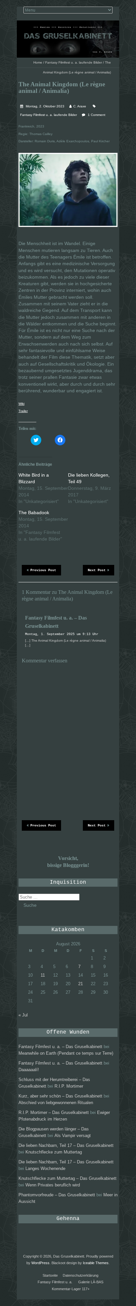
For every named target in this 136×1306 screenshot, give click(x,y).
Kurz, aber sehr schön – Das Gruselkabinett (60, 1096)
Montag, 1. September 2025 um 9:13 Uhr (61, 634)
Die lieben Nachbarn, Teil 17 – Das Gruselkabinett (66, 1145)
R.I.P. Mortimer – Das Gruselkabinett (53, 1112)
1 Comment (96, 115)
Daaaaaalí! (28, 1069)
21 (80, 983)
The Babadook (33, 512)
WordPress (40, 1263)
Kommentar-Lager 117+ (70, 1289)
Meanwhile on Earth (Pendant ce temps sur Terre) (65, 1053)
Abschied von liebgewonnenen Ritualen (55, 1102)
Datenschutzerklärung (80, 1275)
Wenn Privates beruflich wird (52, 1184)
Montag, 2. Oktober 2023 (44, 106)
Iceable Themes (96, 1263)
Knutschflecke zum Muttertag (53, 1152)
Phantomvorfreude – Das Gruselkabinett (56, 1194)
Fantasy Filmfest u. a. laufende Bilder (73, 62)
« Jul (23, 1015)
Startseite (50, 1275)
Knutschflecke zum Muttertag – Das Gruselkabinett (67, 1178)
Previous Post (43, 570)
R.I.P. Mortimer (68, 1086)
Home (37, 62)
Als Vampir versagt (72, 1135)
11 (43, 975)
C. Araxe (79, 106)
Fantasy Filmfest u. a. (55, 1282)
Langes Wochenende (45, 1168)
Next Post (97, 570)
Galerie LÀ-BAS (90, 1282)
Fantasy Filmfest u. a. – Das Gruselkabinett (60, 1046)
